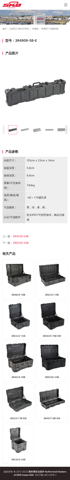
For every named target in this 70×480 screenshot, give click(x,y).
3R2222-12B (18, 335)
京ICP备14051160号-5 (45, 475)
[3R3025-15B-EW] (51, 320)
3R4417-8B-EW (51, 418)
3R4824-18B (18, 294)
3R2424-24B (18, 459)
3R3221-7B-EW (18, 418)
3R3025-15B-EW (52, 335)
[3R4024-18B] (18, 361)
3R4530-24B (20, 236)
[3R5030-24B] (51, 361)
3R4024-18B (18, 377)
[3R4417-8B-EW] (51, 402)
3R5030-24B (20, 242)
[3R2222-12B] (18, 320)
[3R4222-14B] (51, 279)
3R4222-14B (52, 294)
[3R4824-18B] (18, 279)
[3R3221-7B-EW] (18, 402)
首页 (4, 28)
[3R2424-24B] (18, 443)
